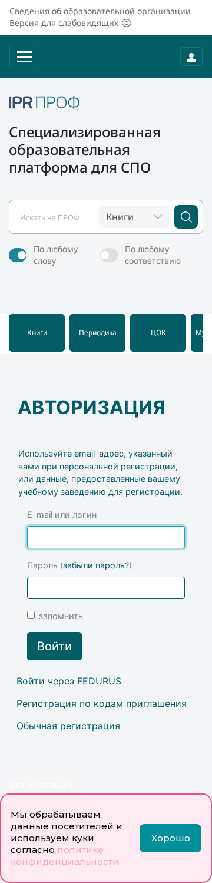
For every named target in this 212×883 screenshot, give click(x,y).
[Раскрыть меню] (24, 56)
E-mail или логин (62, 515)
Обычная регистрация (68, 726)
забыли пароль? (96, 565)
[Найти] (186, 217)
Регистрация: (42, 784)
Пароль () (79, 565)
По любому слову (56, 254)
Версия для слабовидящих (63, 22)
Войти (54, 646)
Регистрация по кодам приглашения (101, 703)
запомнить (61, 616)
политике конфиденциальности (65, 855)
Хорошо (170, 838)
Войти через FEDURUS (68, 681)
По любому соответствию (153, 254)
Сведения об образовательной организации (100, 10)
